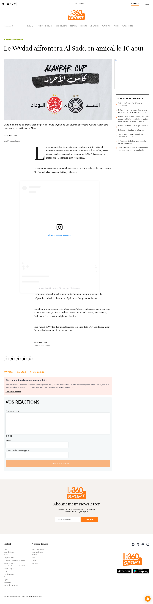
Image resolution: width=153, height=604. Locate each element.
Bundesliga (7, 582)
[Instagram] (147, 544)
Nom (8, 440)
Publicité (35, 555)
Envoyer (89, 519)
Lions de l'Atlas (61, 26)
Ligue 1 (6, 580)
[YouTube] (142, 544)
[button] (148, 599)
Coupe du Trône (9, 557)
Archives (35, 563)
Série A (6, 577)
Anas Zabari (12, 135)
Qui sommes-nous (38, 549)
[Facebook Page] (133, 544)
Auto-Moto (106, 26)
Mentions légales (37, 552)
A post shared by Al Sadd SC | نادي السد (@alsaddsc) (59, 288)
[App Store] (124, 571)
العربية (147, 4)
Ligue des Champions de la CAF (14, 560)
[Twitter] (138, 544)
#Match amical (37, 372)
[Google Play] (141, 571)
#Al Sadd (21, 372)
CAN (5, 549)
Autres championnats (13, 39)
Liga (5, 571)
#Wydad (8, 372)
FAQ (33, 557)
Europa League (9, 569)
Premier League (9, 574)
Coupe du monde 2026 (44, 26)
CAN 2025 (30, 26)
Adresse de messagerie (18, 450)
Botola (6, 555)
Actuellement (8, 26)
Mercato (83, 26)
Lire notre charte (13, 392)
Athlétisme (94, 26)
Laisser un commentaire (58, 463)
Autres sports (127, 26)
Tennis (116, 26)
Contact (34, 560)
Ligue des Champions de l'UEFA (14, 566)
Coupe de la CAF (9, 563)
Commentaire (12, 411)
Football (73, 26)
